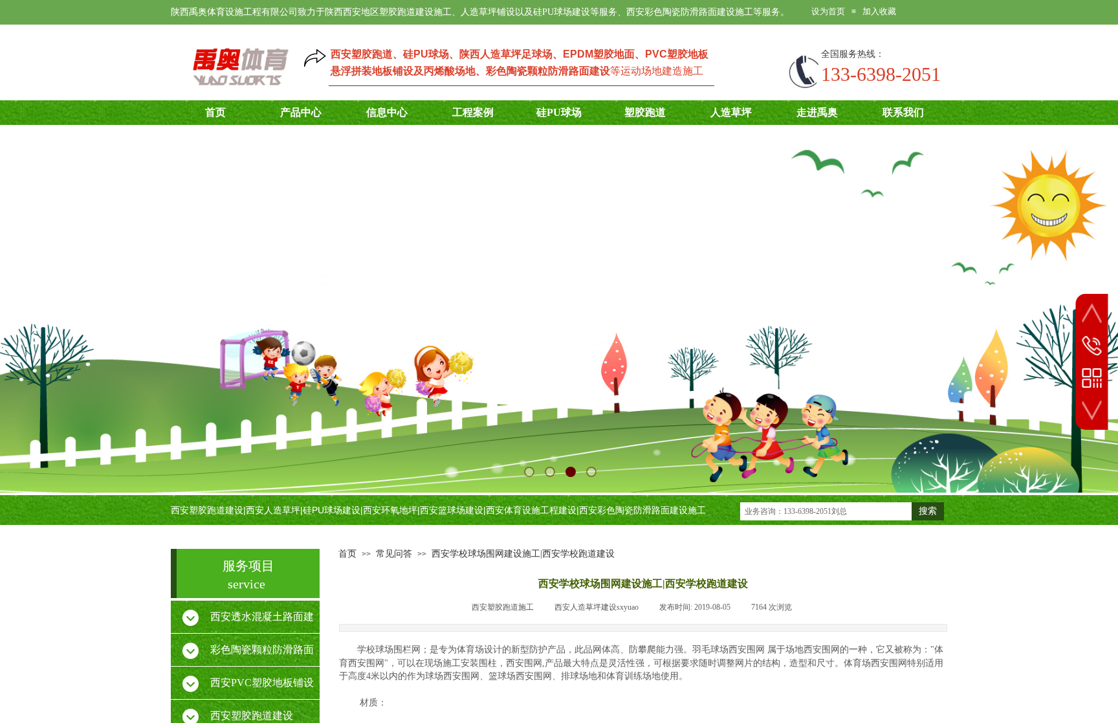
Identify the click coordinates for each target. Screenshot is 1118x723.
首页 (347, 554)
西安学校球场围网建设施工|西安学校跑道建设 (523, 554)
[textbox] (826, 511)
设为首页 (828, 11)
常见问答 (394, 554)
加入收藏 (879, 11)
